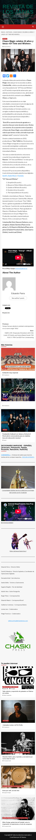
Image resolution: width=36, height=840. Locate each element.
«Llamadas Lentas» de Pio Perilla (12, 725)
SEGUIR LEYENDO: (28, 457)
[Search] (33, 26)
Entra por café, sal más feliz (10, 790)
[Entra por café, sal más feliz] (18, 777)
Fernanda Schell (7, 760)
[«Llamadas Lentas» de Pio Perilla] (18, 711)
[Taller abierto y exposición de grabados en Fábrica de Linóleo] (18, 677)
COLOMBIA (5, 720)
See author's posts (18, 298)
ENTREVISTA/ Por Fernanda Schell (11, 752)
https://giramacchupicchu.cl (18, 551)
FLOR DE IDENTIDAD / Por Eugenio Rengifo (13, 786)
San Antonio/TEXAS (24, 752)
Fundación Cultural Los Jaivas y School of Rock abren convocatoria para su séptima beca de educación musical (16, 436)
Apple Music (12, 176)
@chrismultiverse (21, 268)
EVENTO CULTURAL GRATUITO (10, 686)
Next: (19, 334)
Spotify (4, 176)
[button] (3, 26)
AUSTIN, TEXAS (6, 817)
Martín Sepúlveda (7, 695)
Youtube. (21, 176)
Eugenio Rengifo (7, 792)
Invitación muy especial (10, 373)
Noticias (5, 38)
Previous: (18, 326)
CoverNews (13, 837)
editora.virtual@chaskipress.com (18, 621)
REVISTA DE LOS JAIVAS (18, 9)
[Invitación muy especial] (18, 359)
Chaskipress (6, 375)
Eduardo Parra (7, 46)
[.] (18, 390)
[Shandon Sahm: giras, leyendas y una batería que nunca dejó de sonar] (18, 743)
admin (5, 440)
